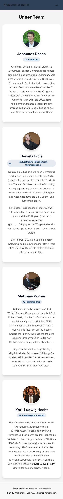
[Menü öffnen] (56, 5)
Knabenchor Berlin (16, 4)
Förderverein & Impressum (24, 488)
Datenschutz (45, 488)
